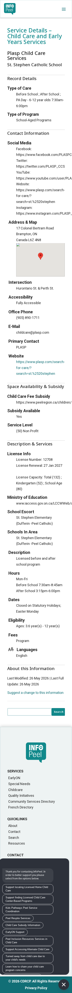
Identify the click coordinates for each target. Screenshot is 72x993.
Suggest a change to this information (35, 693)
